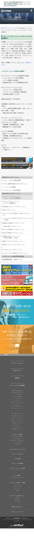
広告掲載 (17, 490)
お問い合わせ (25, 518)
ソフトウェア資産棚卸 (9, 187)
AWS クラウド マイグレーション (13, 241)
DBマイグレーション (17, 425)
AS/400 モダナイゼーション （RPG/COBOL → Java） (11, 237)
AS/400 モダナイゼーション (17, 417)
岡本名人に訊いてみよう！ (17, 506)
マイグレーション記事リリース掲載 (17, 482)
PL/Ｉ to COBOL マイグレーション (13, 229)
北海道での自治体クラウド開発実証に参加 (17, 440)
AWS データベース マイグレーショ (14, 244)
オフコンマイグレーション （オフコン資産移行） (11, 202)
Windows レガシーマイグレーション (14, 206)
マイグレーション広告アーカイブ (17, 495)
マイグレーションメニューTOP (10, 28)
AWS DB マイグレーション (17, 423)
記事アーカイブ (17, 488)
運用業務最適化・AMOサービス (12, 259)
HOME (5, 354)
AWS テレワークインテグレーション (17, 419)
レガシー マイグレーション (17, 398)
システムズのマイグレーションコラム (17, 449)
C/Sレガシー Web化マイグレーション (17, 406)
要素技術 (17, 377)
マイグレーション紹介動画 (17, 463)
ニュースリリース (17, 484)
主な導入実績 (17, 444)
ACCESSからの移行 (17, 438)
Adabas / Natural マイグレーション (13, 223)
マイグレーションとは (17, 362)
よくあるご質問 (17, 458)
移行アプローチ (17, 369)
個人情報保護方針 (17, 518)
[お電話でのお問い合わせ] (17, 312)
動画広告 (17, 497)
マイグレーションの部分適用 (17, 442)
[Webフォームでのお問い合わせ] (17, 339)
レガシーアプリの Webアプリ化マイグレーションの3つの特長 (18, 219)
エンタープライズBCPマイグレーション (15, 253)
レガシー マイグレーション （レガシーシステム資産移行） (12, 197)
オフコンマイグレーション (17, 400)
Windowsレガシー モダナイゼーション (17, 402)
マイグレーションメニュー (17, 390)
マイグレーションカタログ (17, 453)
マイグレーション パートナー (17, 511)
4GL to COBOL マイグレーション (13, 233)
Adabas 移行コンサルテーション (12, 226)
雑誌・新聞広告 (17, 499)
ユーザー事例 (17, 475)
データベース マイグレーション (12, 249)
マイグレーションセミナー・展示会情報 (17, 468)
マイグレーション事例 (17, 434)
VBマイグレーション (9, 210)
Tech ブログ (8, 518)
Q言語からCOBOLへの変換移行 (17, 436)
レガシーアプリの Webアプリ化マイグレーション (17, 214)
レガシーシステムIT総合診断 (12, 180)
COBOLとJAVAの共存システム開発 (17, 477)
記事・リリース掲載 (17, 486)
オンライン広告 (17, 501)
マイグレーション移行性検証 (12, 190)
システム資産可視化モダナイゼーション (15, 184)
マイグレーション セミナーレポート (17, 470)
